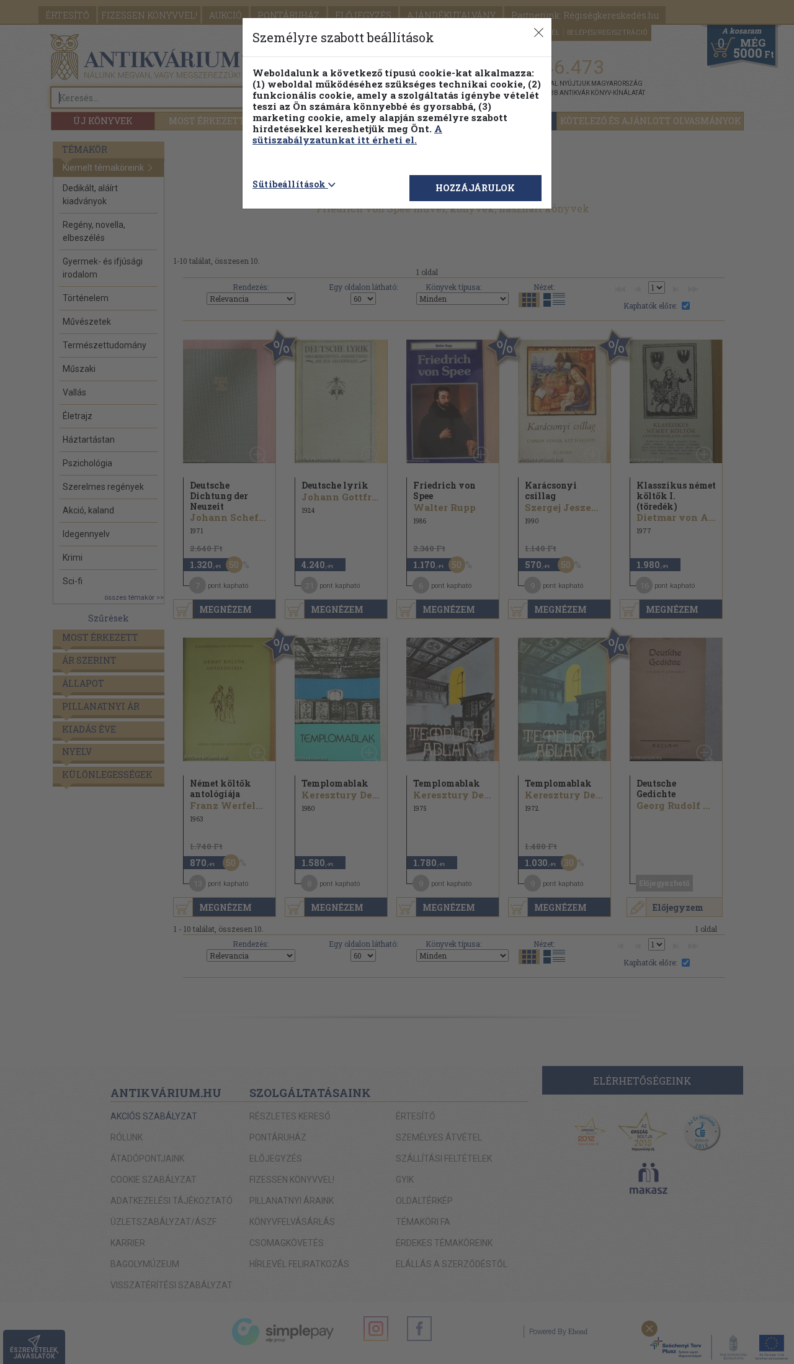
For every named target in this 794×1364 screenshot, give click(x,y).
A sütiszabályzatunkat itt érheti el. (347, 134)
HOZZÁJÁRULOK (475, 188)
